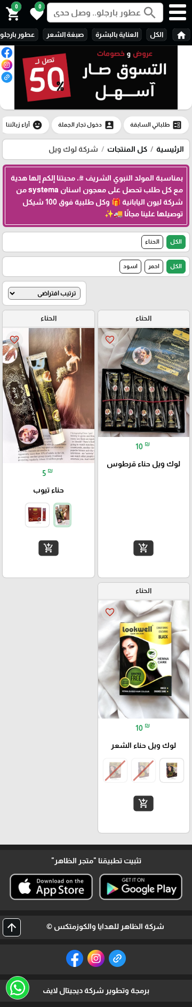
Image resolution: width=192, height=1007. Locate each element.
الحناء (152, 241)
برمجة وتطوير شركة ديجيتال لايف (96, 990)
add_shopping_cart (143, 548)
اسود (130, 266)
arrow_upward (11, 927)
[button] (35, 13)
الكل (156, 34)
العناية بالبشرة (116, 34)
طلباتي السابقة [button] (156, 125)
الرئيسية (170, 149)
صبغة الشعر (65, 34)
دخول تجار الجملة (86, 125)
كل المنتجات (127, 149)
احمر (153, 266)
